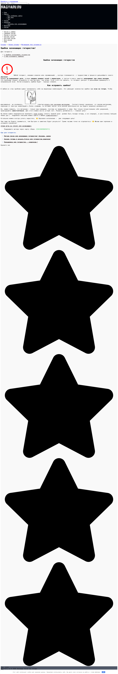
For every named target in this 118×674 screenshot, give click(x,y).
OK (103, 672)
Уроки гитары (13, 44)
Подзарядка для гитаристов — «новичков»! (21, 142)
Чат (9, 19)
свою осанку (38, 114)
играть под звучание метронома (57, 104)
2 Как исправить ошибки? (14, 56)
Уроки (6, 21)
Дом (5, 12)
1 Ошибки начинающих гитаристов (17, 55)
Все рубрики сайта (15, 16)
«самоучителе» (51, 115)
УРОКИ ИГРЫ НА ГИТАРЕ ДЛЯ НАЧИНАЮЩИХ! (16, 126)
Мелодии (7, 25)
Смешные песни (9, 33)
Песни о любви (9, 32)
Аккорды (7, 22)
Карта (6, 14)
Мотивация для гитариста (31, 44)
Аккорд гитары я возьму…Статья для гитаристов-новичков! (27, 139)
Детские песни (9, 38)
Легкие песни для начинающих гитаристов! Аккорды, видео (27, 136)
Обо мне (11, 17)
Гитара (3, 44)
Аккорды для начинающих (17, 24)
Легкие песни (9, 37)
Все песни (8, 40)
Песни (6, 27)
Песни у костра (10, 35)
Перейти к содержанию (9, 1)
